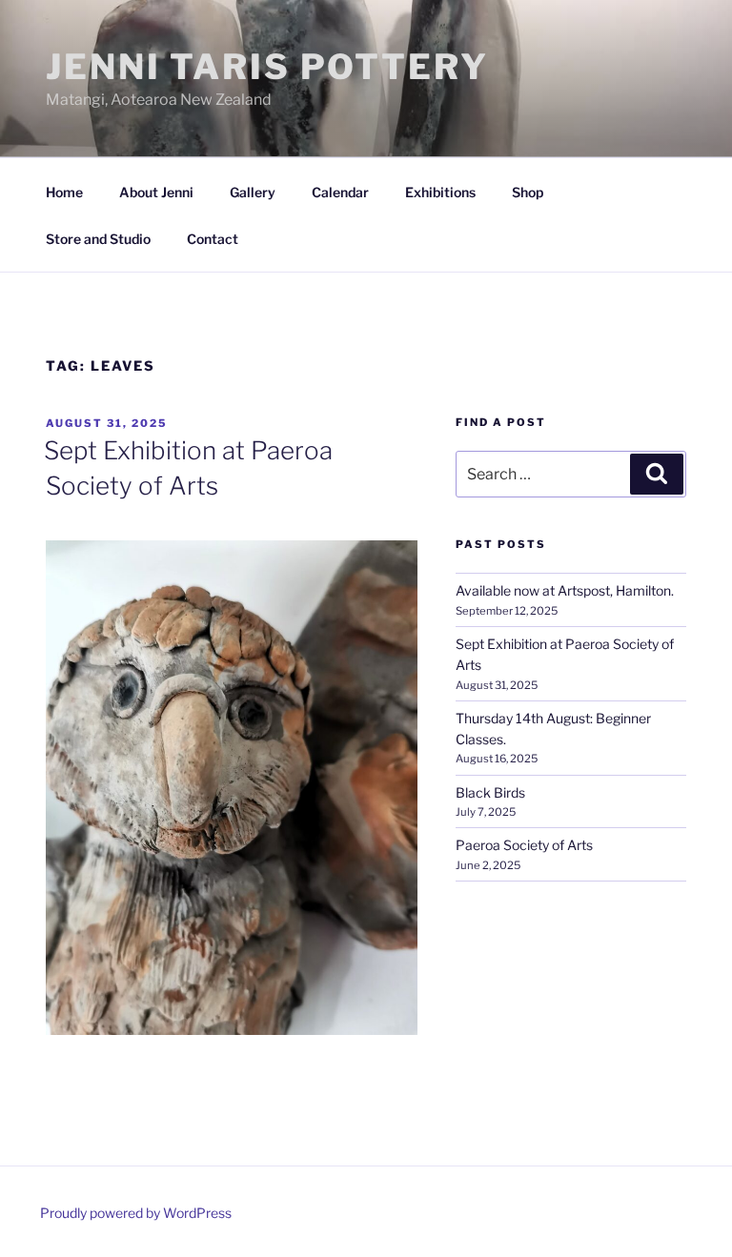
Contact (212, 239)
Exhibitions (440, 192)
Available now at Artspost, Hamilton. (565, 590)
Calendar (340, 192)
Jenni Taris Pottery (267, 67)
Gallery (252, 192)
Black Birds (490, 792)
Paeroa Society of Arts (524, 845)
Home (64, 192)
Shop (527, 192)
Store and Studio (98, 239)
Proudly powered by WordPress (136, 1213)
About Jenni (156, 192)
